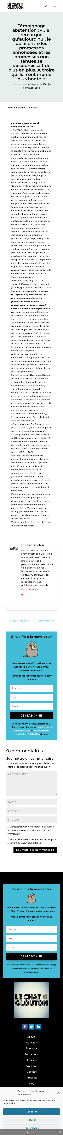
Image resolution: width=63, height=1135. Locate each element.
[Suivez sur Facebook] (25, 1027)
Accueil (31, 1036)
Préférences (31, 1127)
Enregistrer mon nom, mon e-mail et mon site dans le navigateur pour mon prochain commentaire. (30, 830)
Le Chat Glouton (32, 545)
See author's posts (31, 589)
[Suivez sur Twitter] (31, 1027)
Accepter (31, 1111)
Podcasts (31, 1077)
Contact (31, 1072)
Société (43, 84)
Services (31, 1042)
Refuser (31, 1119)
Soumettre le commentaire (35, 849)
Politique (33, 84)
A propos (31, 1066)
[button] (58, 1092)
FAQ (31, 1083)
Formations (32, 1054)
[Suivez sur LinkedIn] (38, 1027)
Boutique (31, 1048)
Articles (31, 1060)
